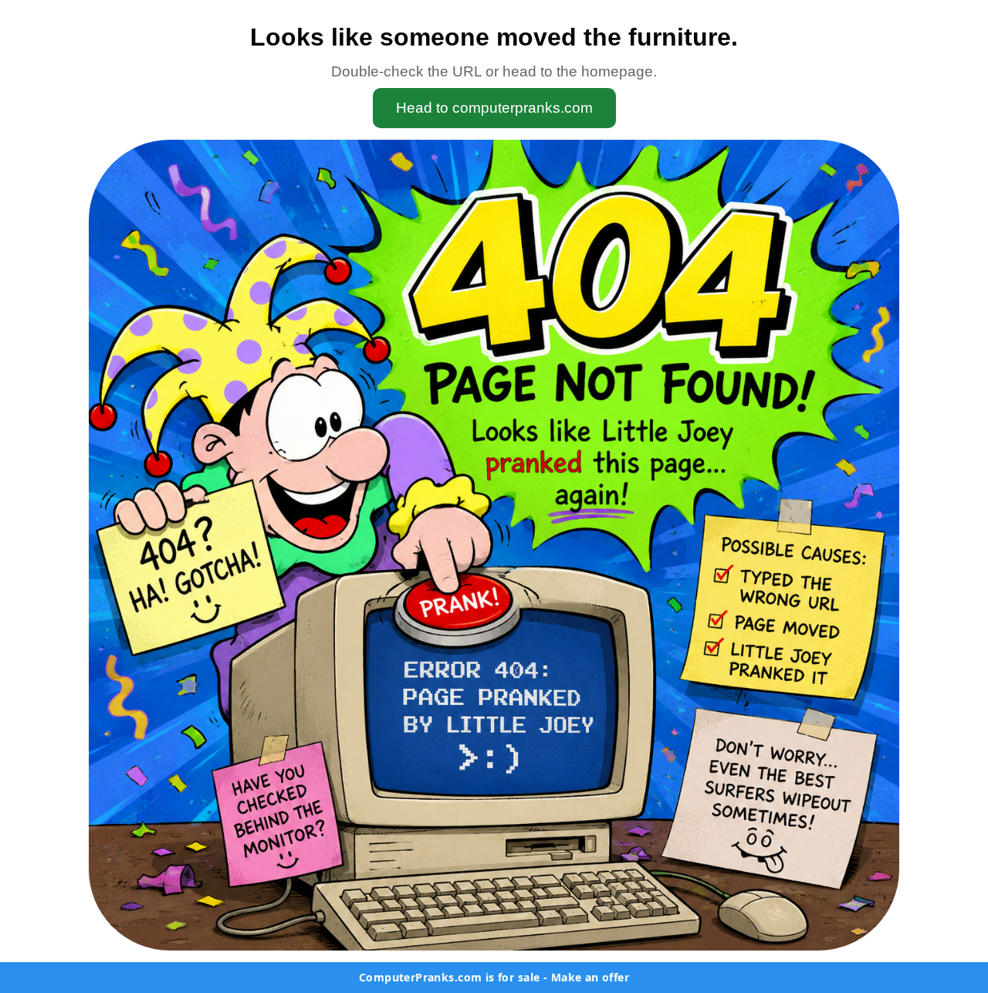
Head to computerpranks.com (494, 108)
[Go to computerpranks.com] (494, 545)
